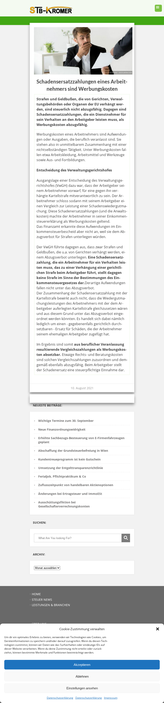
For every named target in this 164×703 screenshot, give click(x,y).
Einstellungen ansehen (82, 688)
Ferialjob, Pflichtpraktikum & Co (62, 476)
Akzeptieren (82, 664)
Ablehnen (82, 676)
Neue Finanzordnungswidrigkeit (61, 429)
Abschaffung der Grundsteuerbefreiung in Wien (73, 451)
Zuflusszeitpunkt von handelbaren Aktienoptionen (75, 485)
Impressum (110, 698)
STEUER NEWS (42, 600)
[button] (157, 629)
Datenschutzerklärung (60, 698)
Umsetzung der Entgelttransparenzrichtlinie (70, 468)
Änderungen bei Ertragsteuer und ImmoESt (70, 494)
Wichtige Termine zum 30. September (66, 421)
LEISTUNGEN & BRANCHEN (51, 605)
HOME (36, 594)
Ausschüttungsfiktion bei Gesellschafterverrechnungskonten (64, 504)
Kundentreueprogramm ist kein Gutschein (69, 459)
